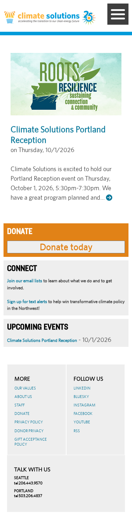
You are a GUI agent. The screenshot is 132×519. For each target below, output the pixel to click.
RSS (77, 431)
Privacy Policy (28, 422)
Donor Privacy (29, 431)
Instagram (84, 405)
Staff (19, 405)
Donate (22, 413)
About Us (23, 396)
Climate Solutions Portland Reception (42, 340)
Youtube (82, 422)
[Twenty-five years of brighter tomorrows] (89, 18)
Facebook (83, 413)
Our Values (25, 388)
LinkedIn (82, 388)
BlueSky (81, 396)
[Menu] (117, 14)
